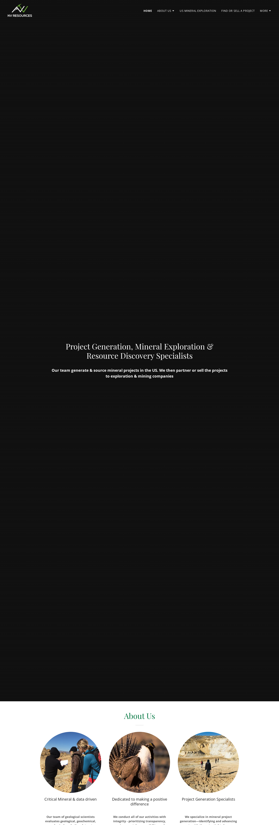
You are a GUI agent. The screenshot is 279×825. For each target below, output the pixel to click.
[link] (20, 10)
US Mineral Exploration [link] (198, 11)
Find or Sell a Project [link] (238, 11)
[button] (166, 11)
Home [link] (148, 11)
